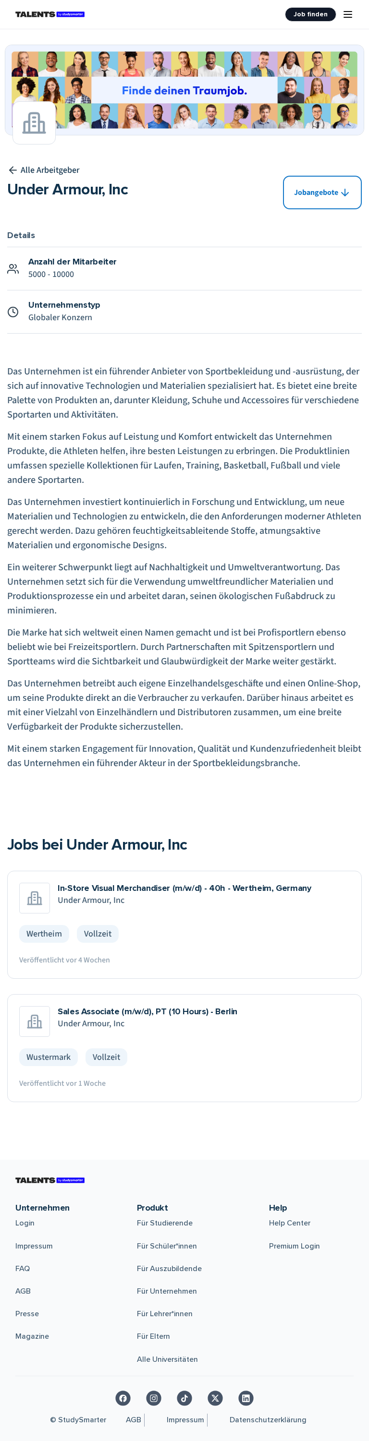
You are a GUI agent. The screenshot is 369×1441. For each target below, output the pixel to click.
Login (25, 1223)
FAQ (22, 1268)
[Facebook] (123, 1398)
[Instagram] (153, 1398)
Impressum (34, 1246)
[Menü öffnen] (348, 14)
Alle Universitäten (167, 1359)
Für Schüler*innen (167, 1246)
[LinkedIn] (246, 1398)
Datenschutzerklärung (268, 1420)
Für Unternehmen (167, 1291)
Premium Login (294, 1246)
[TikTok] (184, 1398)
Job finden (311, 14)
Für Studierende (165, 1223)
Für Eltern (153, 1336)
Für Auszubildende (169, 1268)
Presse (27, 1314)
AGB (23, 1291)
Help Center (289, 1223)
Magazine (32, 1336)
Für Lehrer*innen (165, 1314)
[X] (215, 1398)
